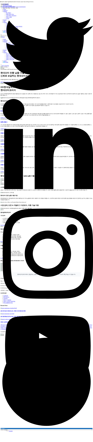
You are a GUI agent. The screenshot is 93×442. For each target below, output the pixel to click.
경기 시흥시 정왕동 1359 (8, 6)
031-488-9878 (6, 4)
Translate (11, 431)
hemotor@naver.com (7, 5)
